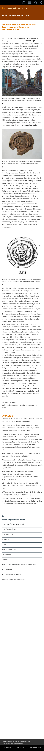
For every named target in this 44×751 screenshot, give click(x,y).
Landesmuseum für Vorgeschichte (13, 579)
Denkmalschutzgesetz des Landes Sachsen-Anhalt (19, 564)
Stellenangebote (7, 534)
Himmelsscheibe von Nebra (11, 574)
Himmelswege (7, 569)
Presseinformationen (9, 529)
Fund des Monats (7, 554)
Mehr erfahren (35, 748)
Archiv (4, 544)
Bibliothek (5, 539)
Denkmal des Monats (9, 549)
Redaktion (5, 559)
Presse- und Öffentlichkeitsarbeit (13, 524)
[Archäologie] (22, 8)
